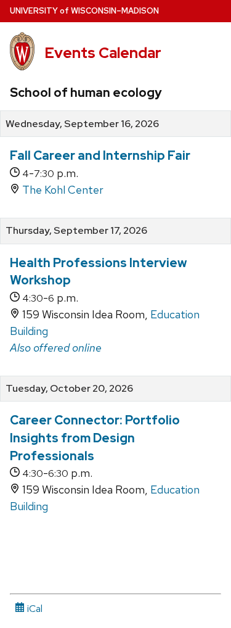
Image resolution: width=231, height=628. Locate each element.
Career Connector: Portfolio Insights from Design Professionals (95, 437)
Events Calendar (102, 52)
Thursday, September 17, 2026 (76, 230)
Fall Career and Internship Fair (100, 155)
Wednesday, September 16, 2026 (82, 124)
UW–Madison (84, 11)
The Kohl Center (62, 190)
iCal (34, 608)
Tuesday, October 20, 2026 (69, 388)
